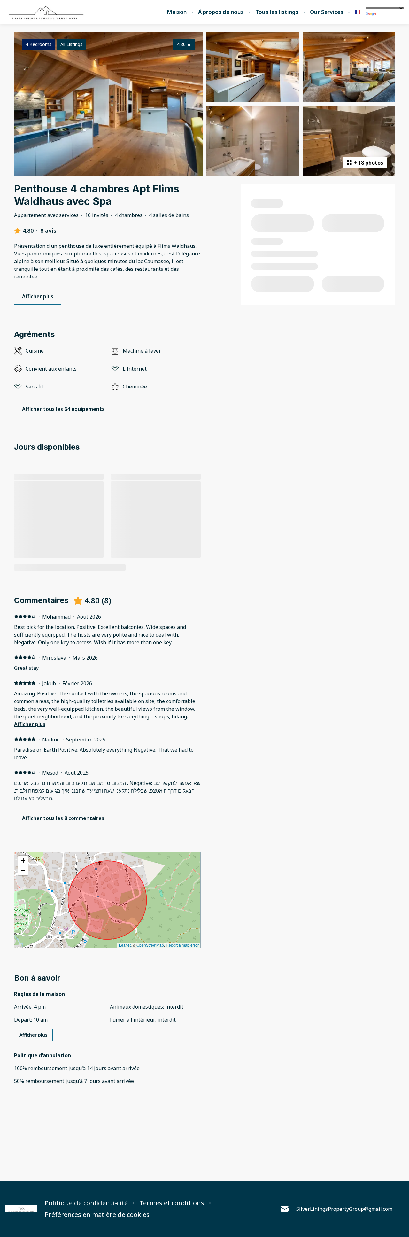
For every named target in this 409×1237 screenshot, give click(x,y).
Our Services (326, 12)
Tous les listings (276, 12)
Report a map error (182, 945)
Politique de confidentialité (86, 1203)
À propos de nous (221, 12)
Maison (177, 12)
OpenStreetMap (150, 945)
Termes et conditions (171, 1203)
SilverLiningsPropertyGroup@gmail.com (344, 1208)
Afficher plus (29, 724)
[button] (23, 860)
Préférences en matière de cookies (97, 1214)
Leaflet (125, 945)
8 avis (48, 230)
